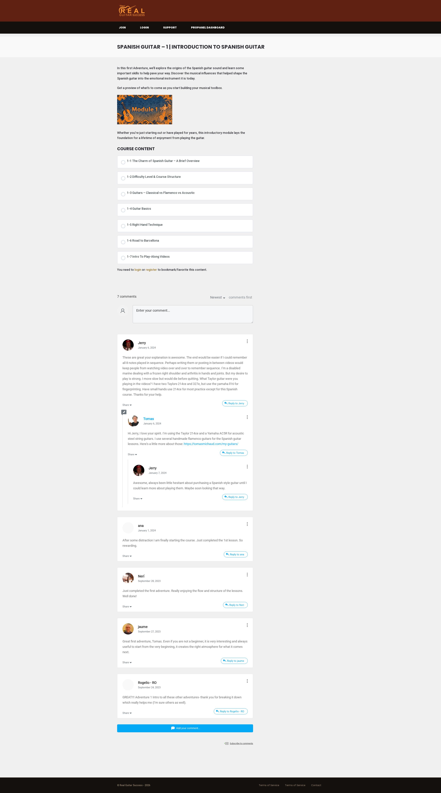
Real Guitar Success (132, 10)
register (151, 269)
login (138, 269)
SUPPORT (170, 27)
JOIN (122, 27)
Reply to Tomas (235, 452)
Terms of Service (269, 785)
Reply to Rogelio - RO (232, 711)
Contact (316, 785)
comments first (240, 297)
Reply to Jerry (236, 403)
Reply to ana (237, 554)
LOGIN (144, 27)
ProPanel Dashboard (208, 27)
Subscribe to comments (241, 743)
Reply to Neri (236, 605)
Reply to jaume (235, 660)
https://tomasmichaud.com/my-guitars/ (211, 444)
